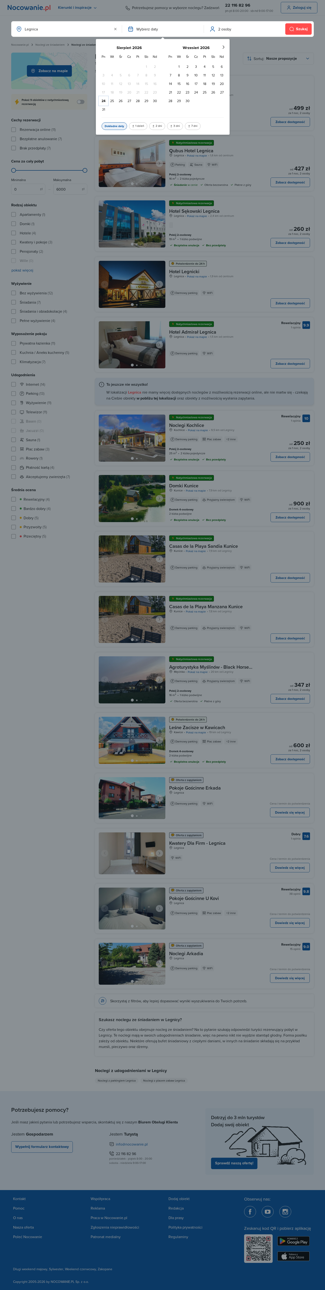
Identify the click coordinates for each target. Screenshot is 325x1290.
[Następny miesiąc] (223, 47)
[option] (146, 66)
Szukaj (302, 29)
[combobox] (66, 29)
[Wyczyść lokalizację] (115, 29)
